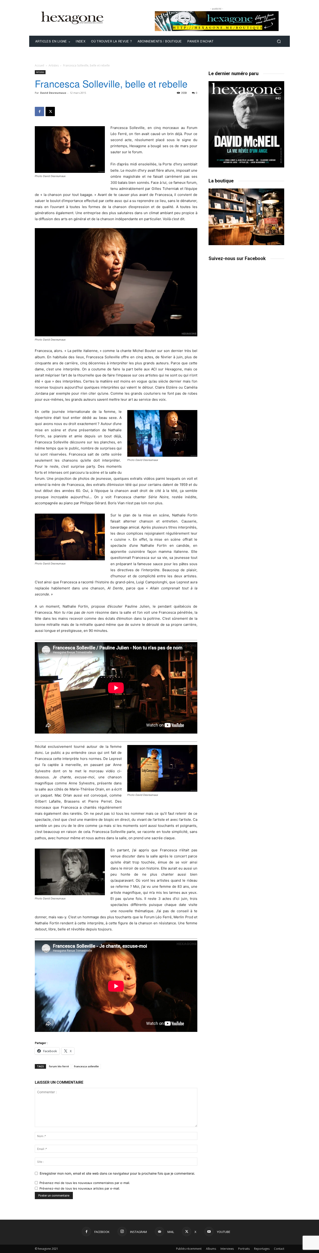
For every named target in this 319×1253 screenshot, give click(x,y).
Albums (211, 1249)
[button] (278, 41)
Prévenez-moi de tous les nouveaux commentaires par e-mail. (84, 1183)
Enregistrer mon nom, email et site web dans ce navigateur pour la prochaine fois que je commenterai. (117, 1173)
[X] (50, 111)
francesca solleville (86, 1066)
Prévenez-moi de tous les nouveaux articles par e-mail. (79, 1188)
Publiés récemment (189, 1249)
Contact (279, 1249)
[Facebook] (39, 111)
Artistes (54, 65)
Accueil (39, 65)
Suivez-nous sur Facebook (237, 258)
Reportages (261, 1249)
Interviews (227, 1249)
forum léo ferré (59, 1066)
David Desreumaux (53, 92)
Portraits (244, 1249)
